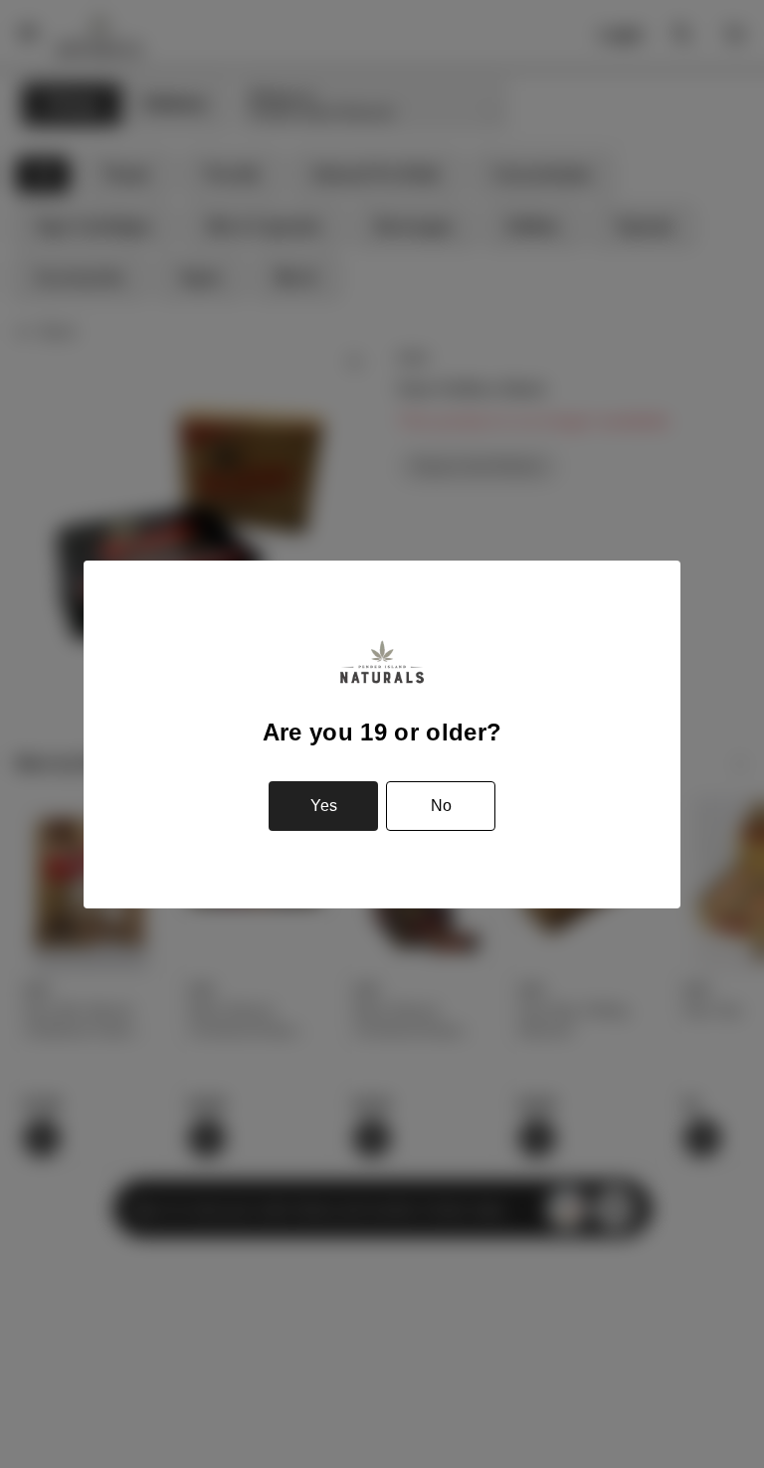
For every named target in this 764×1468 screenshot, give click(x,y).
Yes (323, 805)
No (441, 805)
